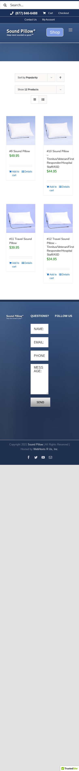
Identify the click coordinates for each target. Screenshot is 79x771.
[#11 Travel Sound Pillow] (20, 218)
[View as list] (43, 100)
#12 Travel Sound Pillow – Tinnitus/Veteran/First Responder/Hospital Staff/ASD (60, 246)
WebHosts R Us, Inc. (45, 449)
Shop (55, 32)
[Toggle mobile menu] (71, 30)
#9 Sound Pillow (19, 151)
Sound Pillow (35, 444)
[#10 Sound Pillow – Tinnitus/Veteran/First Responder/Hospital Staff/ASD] (58, 130)
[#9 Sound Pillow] (20, 130)
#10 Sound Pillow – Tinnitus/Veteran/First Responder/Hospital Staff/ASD (60, 159)
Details (28, 171)
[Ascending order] (60, 78)
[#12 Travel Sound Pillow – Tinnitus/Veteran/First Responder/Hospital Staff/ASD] (58, 218)
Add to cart (15, 173)
